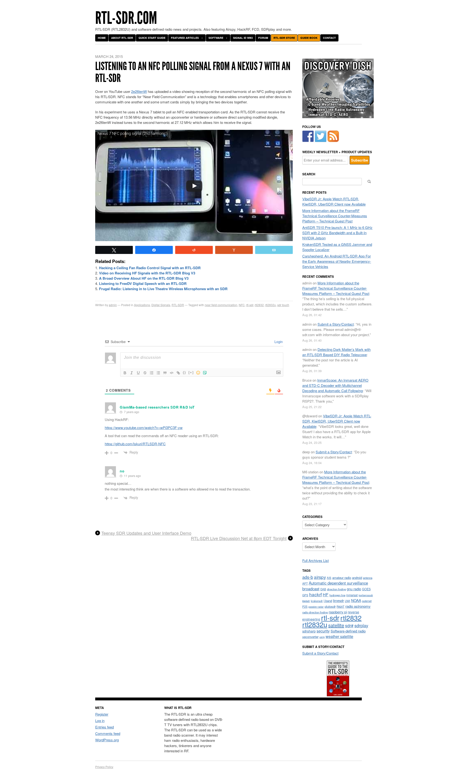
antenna (367, 578)
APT (305, 583)
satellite (336, 625)
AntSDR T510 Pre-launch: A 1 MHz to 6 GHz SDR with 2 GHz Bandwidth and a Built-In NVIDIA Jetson (337, 232)
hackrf (315, 594)
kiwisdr (306, 601)
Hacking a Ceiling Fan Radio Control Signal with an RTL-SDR (150, 267)
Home (102, 38)
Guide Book (309, 38)
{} (184, 372)
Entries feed (104, 726)
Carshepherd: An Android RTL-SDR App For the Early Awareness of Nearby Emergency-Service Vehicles (336, 261)
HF (325, 594)
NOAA (356, 600)
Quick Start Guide (152, 38)
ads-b (307, 577)
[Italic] (131, 373)
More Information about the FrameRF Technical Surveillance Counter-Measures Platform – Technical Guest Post (334, 215)
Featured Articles (185, 38)
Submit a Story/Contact (336, 324)
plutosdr (330, 606)
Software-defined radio (348, 630)
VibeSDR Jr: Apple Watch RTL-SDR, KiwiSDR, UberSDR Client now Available (334, 201)
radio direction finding (315, 612)
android (357, 577)
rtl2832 (259, 305)
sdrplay (361, 625)
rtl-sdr (249, 305)
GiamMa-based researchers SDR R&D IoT (157, 407)
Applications (142, 305)
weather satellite (339, 636)
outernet (367, 601)
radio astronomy (358, 606)
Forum (263, 38)
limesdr (338, 600)
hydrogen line (337, 595)
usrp (322, 637)
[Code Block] (171, 373)
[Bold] (125, 373)
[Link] (178, 373)
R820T (340, 606)
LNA (347, 601)
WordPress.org (107, 739)
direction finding (336, 589)
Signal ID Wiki (243, 38)
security (323, 631)
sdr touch (283, 305)
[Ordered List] (151, 373)
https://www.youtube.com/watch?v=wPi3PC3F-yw (144, 427)
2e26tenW (139, 91)
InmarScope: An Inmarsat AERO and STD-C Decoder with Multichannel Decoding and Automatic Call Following (335, 385)
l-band (328, 600)
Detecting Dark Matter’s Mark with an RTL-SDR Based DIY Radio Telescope (336, 352)
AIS (329, 578)
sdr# (349, 625)
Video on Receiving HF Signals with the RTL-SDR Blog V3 (147, 273)
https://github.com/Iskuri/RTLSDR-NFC (135, 443)
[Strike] (145, 373)
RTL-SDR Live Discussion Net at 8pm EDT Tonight (239, 538)
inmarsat (352, 595)
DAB (323, 589)
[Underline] (138, 373)
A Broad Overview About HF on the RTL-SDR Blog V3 (144, 278)
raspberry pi (338, 611)
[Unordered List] (158, 373)
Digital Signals (160, 305)
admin (113, 305)
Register (101, 714)
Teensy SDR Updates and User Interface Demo (146, 533)
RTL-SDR (178, 305)
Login (278, 341)
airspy (320, 577)
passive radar (316, 606)
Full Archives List (315, 560)
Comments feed (107, 733)
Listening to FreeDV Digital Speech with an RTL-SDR (143, 283)
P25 (305, 606)
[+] (191, 372)
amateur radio (341, 577)
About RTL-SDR (122, 38)
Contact (329, 38)
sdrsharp (309, 630)
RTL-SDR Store (284, 38)
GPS (305, 595)
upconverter (310, 636)
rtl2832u (270, 305)
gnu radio (354, 588)
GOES (366, 589)
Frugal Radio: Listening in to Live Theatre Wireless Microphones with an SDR (163, 288)
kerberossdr (366, 595)
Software (216, 38)
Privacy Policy (104, 767)
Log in (99, 720)
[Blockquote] (165, 373)
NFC (242, 305)
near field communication (221, 305)
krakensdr (317, 601)
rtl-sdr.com (126, 18)
